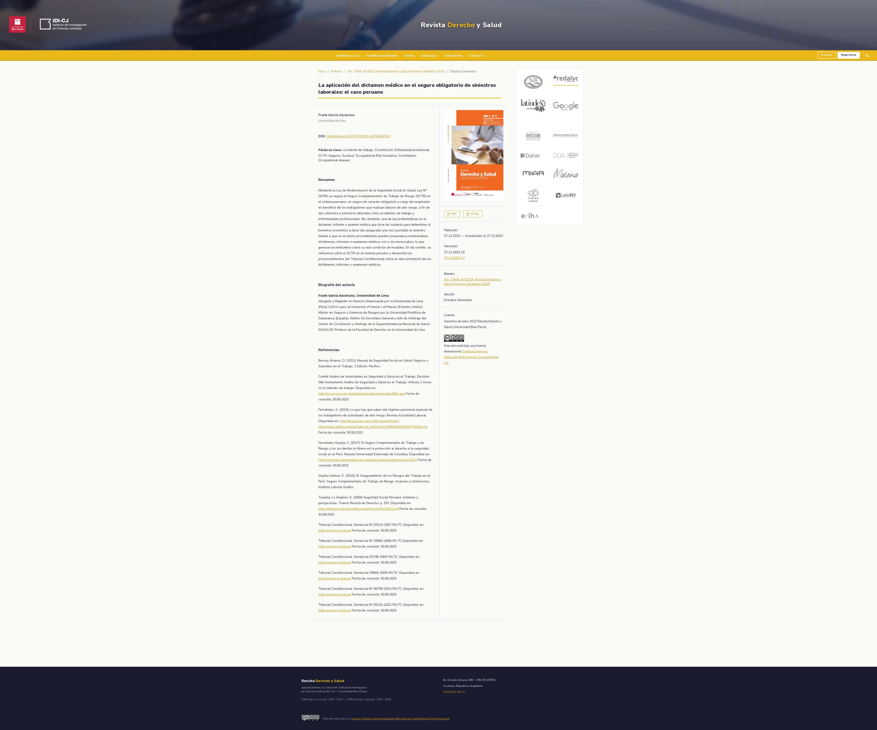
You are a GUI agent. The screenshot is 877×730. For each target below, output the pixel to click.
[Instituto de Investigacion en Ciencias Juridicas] (64, 25)
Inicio (321, 71)
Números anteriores (382, 56)
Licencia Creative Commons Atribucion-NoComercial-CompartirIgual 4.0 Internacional (400, 718)
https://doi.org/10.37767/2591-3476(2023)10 (358, 136)
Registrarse (848, 55)
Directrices (453, 56)
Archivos (336, 71)
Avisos (409, 56)
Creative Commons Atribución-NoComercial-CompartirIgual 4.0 (471, 357)
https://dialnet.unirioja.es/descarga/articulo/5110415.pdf (358, 509)
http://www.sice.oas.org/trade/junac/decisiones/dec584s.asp (361, 393)
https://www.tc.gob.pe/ (334, 530)
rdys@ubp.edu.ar (454, 691)
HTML (474, 214)
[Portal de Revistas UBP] (17, 25)
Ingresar (827, 55)
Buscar (867, 55)
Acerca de (428, 56)
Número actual (348, 56)
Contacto (476, 56)
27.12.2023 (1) (454, 258)
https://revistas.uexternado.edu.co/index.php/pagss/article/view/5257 (367, 460)
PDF (453, 214)
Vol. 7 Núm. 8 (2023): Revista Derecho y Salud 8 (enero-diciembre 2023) (396, 71)
